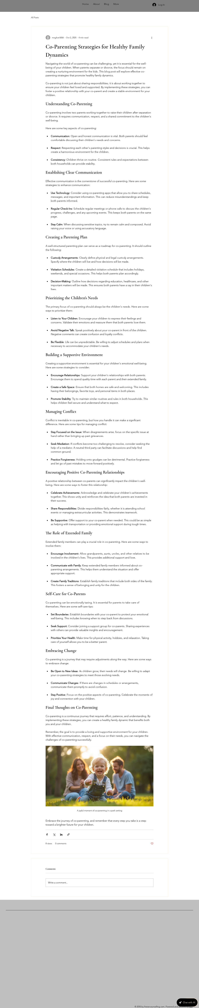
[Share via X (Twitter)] (54, 834)
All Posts (35, 17)
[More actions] (151, 37)
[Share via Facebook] (47, 834)
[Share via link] (68, 834)
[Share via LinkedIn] (61, 834)
